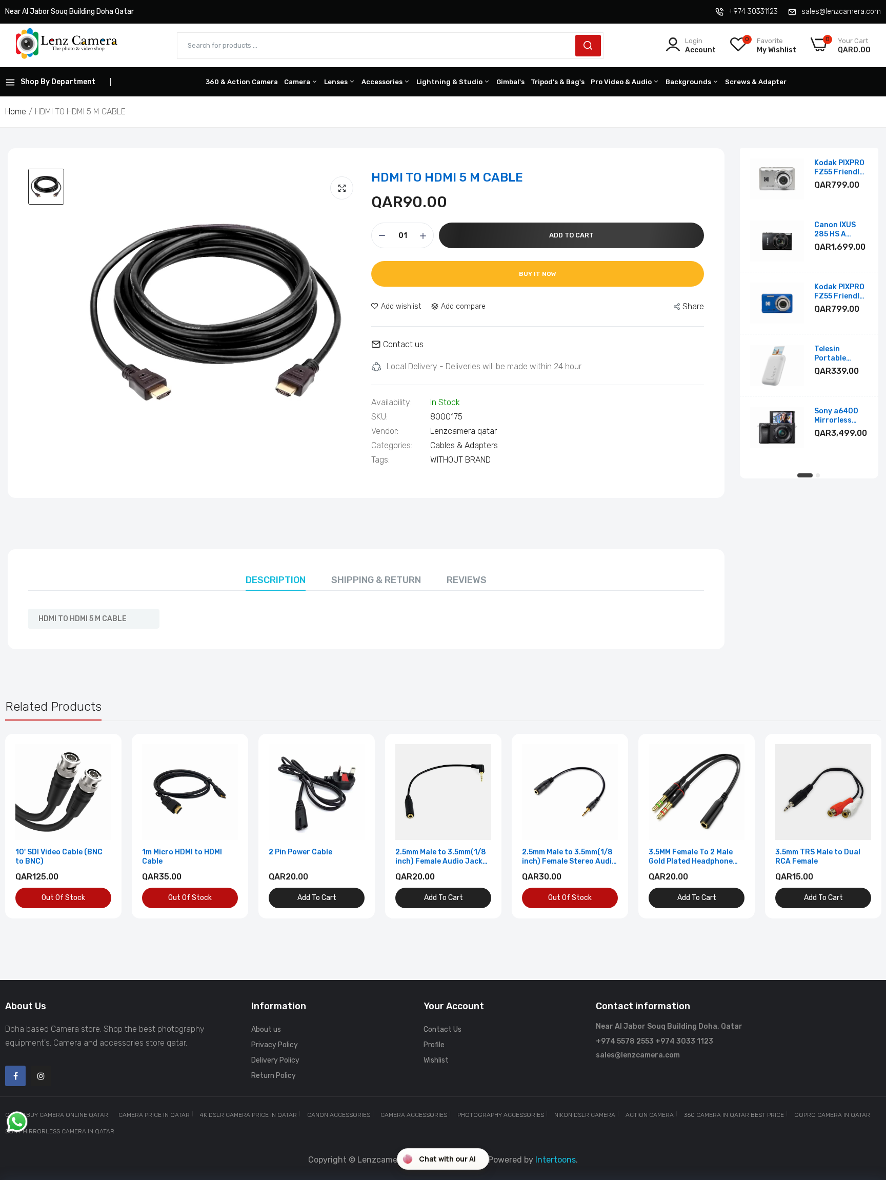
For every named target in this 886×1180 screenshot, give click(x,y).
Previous (31, 826)
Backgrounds (689, 82)
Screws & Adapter (756, 82)
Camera (298, 82)
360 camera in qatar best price (734, 1114)
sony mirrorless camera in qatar (59, 1131)
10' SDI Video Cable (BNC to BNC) (59, 857)
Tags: (380, 460)
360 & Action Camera (242, 82)
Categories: (391, 445)
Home (15, 111)
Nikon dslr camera (584, 1114)
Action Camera (650, 1114)
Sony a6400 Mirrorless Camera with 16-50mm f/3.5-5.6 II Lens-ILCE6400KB (837, 416)
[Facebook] (15, 1076)
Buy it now (537, 273)
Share (693, 306)
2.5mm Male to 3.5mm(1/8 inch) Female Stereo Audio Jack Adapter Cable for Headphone (569, 857)
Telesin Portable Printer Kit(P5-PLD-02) (841, 354)
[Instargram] (41, 1076)
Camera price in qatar (154, 1114)
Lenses (336, 82)
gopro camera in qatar (832, 1114)
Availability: (391, 402)
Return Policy (273, 1075)
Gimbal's (510, 82)
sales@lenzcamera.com (841, 11)
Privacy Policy (274, 1045)
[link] (102, 753)
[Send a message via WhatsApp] (17, 1122)
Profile (434, 1045)
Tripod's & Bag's (558, 82)
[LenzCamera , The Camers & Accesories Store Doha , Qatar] (66, 45)
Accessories (382, 82)
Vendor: (384, 431)
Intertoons (555, 1160)
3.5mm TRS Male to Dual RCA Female (817, 857)
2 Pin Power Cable (300, 852)
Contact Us (442, 1029)
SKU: (379, 417)
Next (855, 826)
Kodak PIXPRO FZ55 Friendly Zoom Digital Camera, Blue (839, 292)
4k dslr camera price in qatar (248, 1114)
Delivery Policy (275, 1060)
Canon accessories (338, 1114)
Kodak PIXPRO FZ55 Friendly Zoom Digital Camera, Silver (840, 167)
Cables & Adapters (464, 445)
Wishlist (436, 1060)
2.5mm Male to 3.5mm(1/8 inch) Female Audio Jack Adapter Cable (440, 857)
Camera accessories (413, 1114)
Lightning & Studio (450, 82)
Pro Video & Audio (622, 82)
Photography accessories (500, 1114)
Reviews (467, 580)
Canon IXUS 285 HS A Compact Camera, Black (840, 230)
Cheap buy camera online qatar (56, 1114)
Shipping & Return (376, 580)
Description (276, 580)
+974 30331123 (753, 11)
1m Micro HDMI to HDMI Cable (182, 857)
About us (266, 1029)
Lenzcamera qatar (463, 431)
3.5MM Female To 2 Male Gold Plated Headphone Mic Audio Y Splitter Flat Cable (692, 857)
